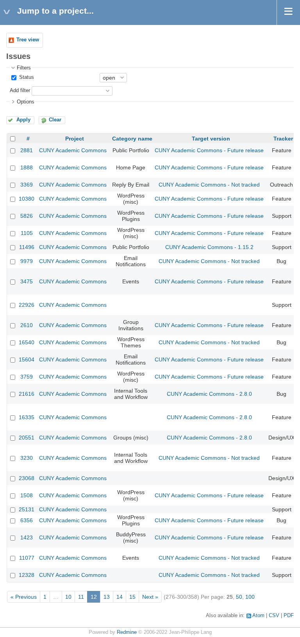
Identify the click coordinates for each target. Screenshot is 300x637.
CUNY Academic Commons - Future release (209, 150)
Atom (258, 615)
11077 (26, 558)
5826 (26, 216)
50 (239, 597)
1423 (26, 537)
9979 (26, 261)
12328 (26, 575)
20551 (26, 437)
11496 (26, 247)
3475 (26, 281)
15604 (26, 359)
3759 (26, 377)
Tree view (27, 40)
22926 (26, 305)
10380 (26, 199)
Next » (150, 597)
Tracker (283, 138)
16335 (26, 417)
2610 (26, 325)
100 (250, 597)
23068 (26, 478)
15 (132, 597)
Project (74, 138)
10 (68, 597)
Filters (24, 68)
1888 (26, 167)
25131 (26, 509)
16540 (26, 342)
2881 (26, 150)
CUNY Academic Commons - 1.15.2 (209, 247)
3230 (26, 458)
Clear (55, 120)
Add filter (20, 90)
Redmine (127, 632)
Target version (211, 138)
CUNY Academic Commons (73, 150)
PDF (289, 615)
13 (107, 597)
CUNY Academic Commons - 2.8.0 (209, 394)
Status (26, 77)
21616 (26, 394)
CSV (274, 615)
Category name (132, 138)
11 (81, 597)
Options (25, 102)
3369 (26, 184)
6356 (26, 520)
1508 (26, 495)
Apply (23, 120)
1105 (27, 233)
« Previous (24, 597)
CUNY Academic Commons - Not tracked (209, 184)
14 (119, 597)
